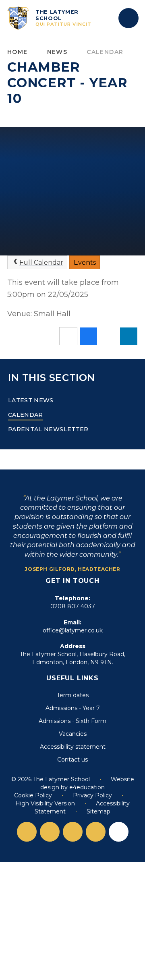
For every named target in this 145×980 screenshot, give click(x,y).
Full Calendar (41, 262)
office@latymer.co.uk (73, 630)
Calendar (105, 52)
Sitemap (98, 811)
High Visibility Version (45, 803)
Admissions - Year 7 (73, 708)
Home (17, 52)
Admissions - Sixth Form (72, 721)
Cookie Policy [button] (33, 795)
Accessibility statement (73, 746)
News (57, 52)
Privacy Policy (92, 795)
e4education (87, 787)
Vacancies (73, 733)
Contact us (72, 759)
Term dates (73, 695)
